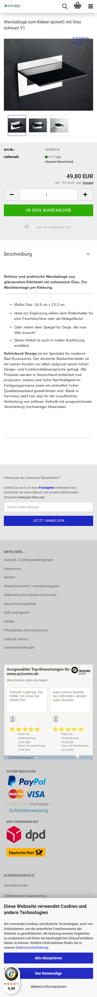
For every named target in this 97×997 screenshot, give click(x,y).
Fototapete (46, 488)
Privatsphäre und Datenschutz (26, 630)
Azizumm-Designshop (20, 604)
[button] (11, 195)
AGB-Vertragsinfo (16, 613)
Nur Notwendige (48, 973)
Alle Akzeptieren (48, 958)
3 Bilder (9, 621)
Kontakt (9, 577)
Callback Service (16, 639)
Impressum (12, 569)
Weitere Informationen (48, 987)
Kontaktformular (16, 885)
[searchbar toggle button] (64, 6)
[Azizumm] (10, 6)
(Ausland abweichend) (59, 161)
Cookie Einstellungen (19, 647)
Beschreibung (18, 254)
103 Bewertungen (20, 758)
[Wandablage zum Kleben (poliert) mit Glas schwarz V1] (48, 74)
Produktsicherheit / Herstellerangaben (31, 586)
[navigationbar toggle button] (90, 6)
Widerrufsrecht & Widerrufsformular (30, 595)
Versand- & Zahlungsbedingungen (28, 560)
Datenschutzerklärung (32, 947)
